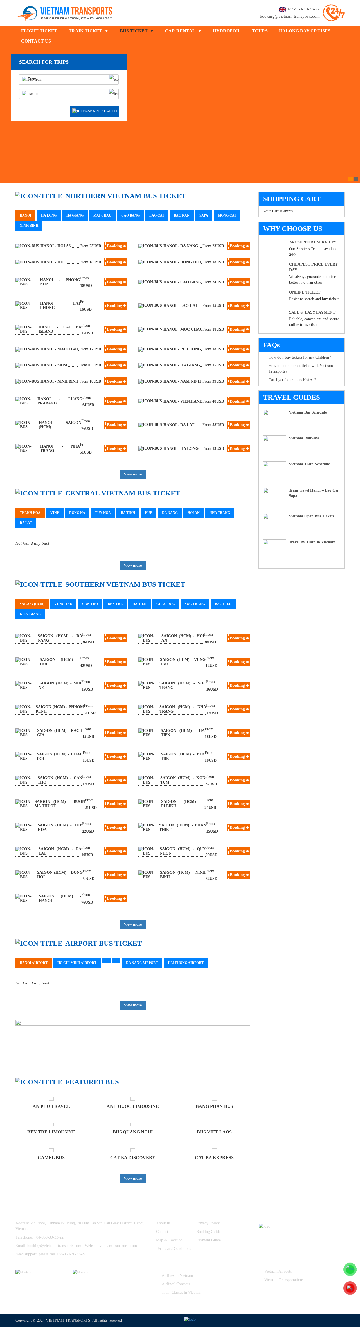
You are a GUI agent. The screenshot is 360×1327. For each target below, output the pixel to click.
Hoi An (194, 513)
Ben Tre (115, 604)
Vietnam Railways (304, 438)
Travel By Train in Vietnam (312, 542)
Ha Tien (139, 604)
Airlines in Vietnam (177, 1275)
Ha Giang (75, 215)
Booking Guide (208, 1232)
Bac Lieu (223, 604)
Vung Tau (63, 604)
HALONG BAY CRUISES (304, 30)
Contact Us (36, 41)
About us (163, 1223)
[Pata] (98, 1272)
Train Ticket (85, 30)
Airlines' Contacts (176, 1284)
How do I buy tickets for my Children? (300, 357)
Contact (162, 1232)
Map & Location (169, 1240)
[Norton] (40, 1272)
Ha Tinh (128, 513)
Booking (114, 246)
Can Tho (90, 604)
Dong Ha (77, 513)
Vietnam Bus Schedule (308, 412)
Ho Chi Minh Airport (76, 963)
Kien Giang (30, 614)
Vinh (54, 513)
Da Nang (170, 513)
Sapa (203, 215)
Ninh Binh (29, 226)
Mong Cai (227, 215)
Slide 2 (356, 179)
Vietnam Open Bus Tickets (311, 516)
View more (133, 474)
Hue (148, 513)
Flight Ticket (39, 30)
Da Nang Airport (142, 963)
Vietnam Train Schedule (309, 464)
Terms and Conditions (173, 1248)
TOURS (260, 30)
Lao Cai (156, 215)
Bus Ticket (134, 30)
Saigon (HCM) (32, 604)
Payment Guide (208, 1240)
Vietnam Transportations (283, 1280)
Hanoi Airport (34, 963)
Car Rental (180, 30)
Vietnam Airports (278, 1271)
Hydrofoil (227, 30)
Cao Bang (130, 215)
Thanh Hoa (30, 513)
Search (109, 111)
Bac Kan (182, 215)
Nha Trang (220, 513)
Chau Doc (165, 604)
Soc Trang (195, 604)
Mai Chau (102, 215)
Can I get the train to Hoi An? (292, 380)
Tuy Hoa (103, 513)
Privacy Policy (208, 1223)
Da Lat (26, 523)
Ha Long (49, 215)
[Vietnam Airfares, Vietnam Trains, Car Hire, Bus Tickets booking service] (64, 12)
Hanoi (25, 215)
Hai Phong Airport (186, 963)
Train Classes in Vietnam (181, 1292)
